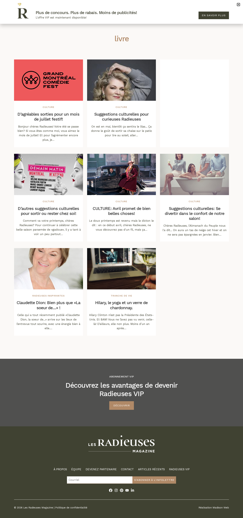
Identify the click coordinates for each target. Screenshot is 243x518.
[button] (238, 4)
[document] (121, 259)
